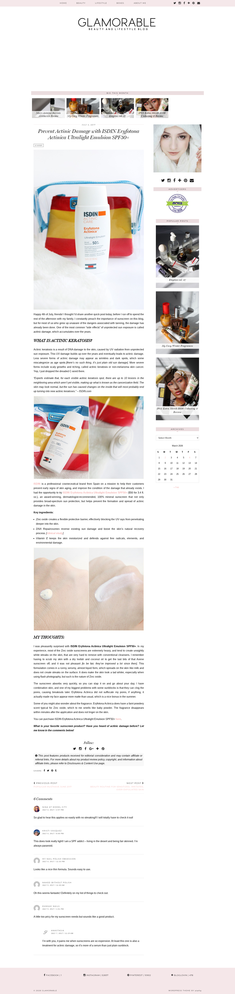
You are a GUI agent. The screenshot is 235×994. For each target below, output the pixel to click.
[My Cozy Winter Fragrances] (177, 353)
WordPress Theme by (184, 991)
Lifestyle (101, 3)
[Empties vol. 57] (177, 287)
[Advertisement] (117, 67)
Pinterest (140, 975)
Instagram (97, 975)
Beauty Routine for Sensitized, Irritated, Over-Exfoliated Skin (117, 786)
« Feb (176, 487)
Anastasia (57, 930)
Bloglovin (183, 975)
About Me (140, 3)
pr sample (38, 145)
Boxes (120, 3)
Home (63, 3)
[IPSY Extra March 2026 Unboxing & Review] (177, 419)
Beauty (81, 3)
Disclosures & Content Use (82, 763)
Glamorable (49, 991)
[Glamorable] (117, 17)
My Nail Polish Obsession (59, 859)
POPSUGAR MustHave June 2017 (53, 785)
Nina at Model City (54, 807)
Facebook (53, 975)
